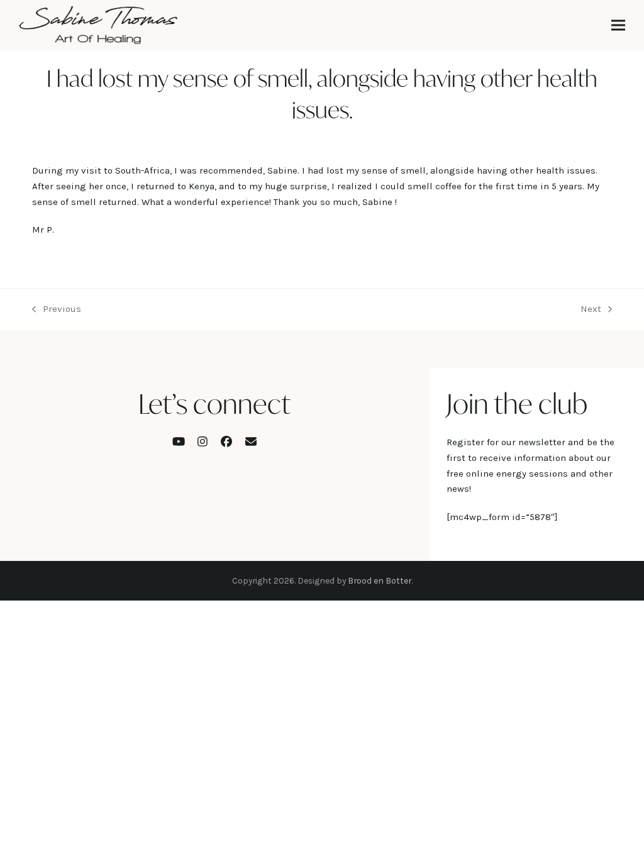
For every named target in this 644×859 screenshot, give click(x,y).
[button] (618, 25)
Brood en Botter (379, 580)
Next (590, 310)
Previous (56, 310)
